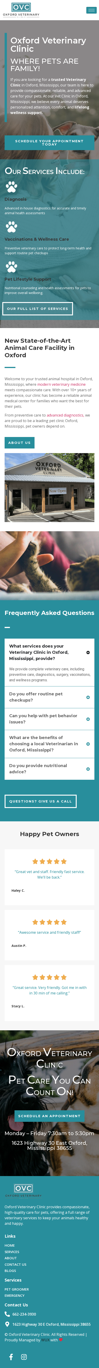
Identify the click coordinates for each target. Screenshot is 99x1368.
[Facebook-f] (11, 1357)
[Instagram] (23, 1357)
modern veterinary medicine (61, 384)
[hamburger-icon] (91, 10)
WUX (45, 1339)
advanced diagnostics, (65, 415)
